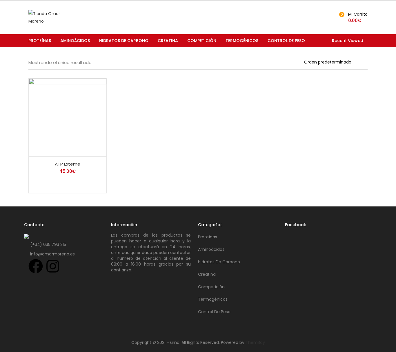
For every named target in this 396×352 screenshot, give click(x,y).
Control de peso (286, 40)
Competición (201, 40)
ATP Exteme (67, 164)
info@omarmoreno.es (52, 254)
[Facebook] (35, 266)
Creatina (168, 40)
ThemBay (255, 342)
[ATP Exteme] (67, 117)
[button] (352, 17)
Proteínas (39, 40)
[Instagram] (53, 266)
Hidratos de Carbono (123, 40)
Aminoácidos (75, 40)
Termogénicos (242, 40)
